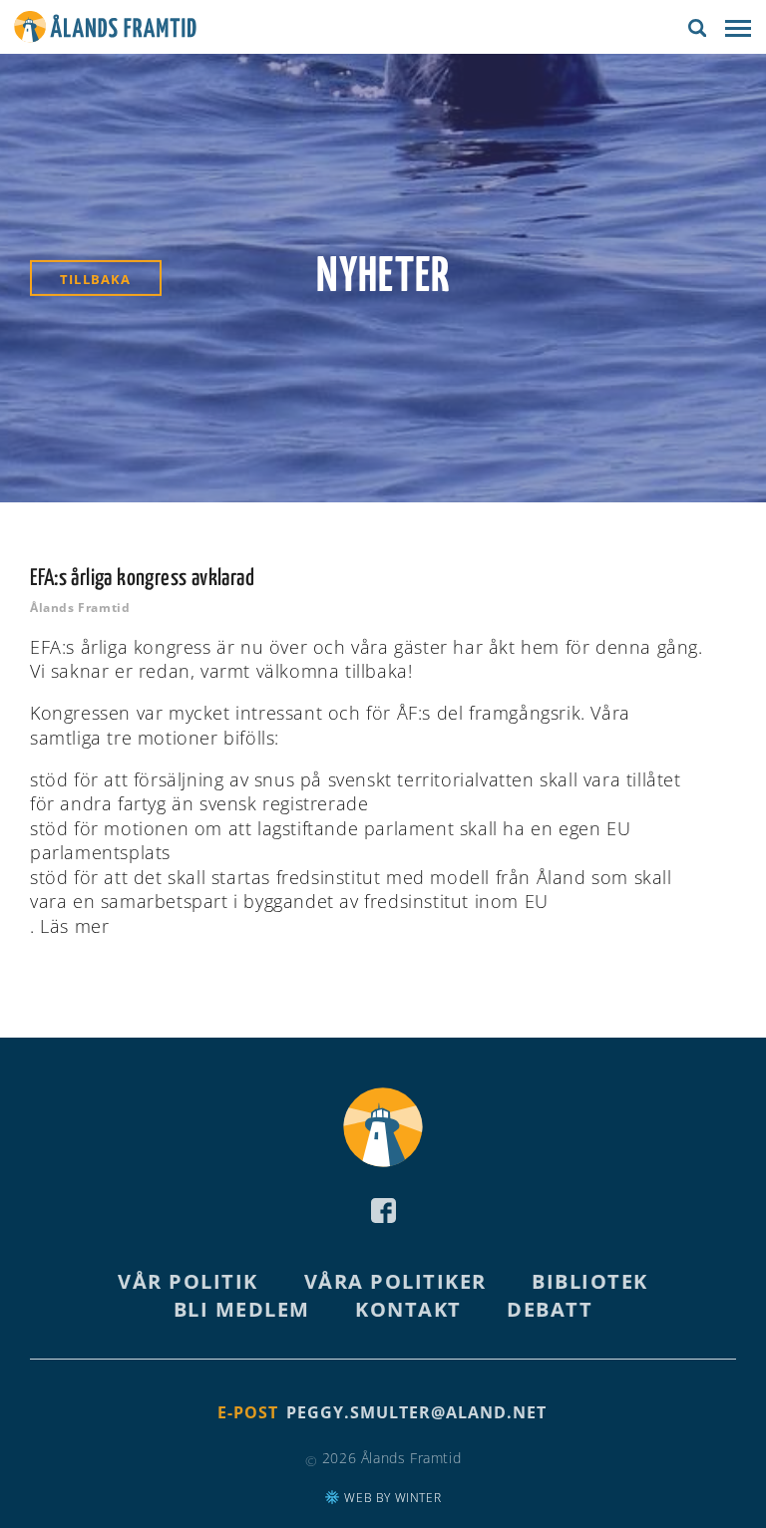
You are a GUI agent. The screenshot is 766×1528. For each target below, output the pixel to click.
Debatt (549, 1309)
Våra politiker (395, 1281)
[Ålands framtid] (105, 30)
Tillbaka (96, 279)
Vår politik (188, 1281)
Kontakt (408, 1309)
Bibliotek (590, 1281)
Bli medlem (242, 1309)
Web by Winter (391, 1497)
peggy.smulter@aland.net (416, 1412)
